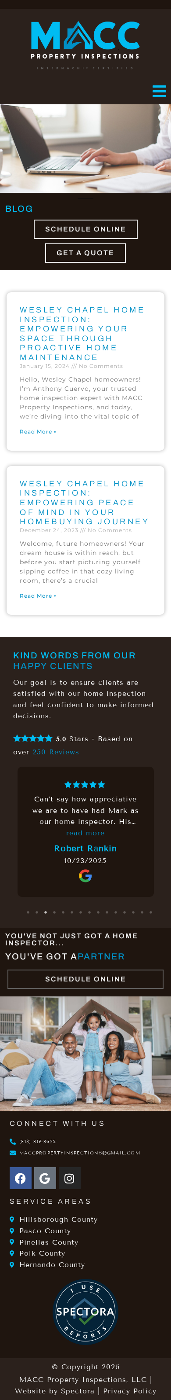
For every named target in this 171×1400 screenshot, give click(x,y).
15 (151, 912)
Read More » (38, 431)
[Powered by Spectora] (85, 1342)
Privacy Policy (130, 1391)
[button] (85, 92)
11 (116, 912)
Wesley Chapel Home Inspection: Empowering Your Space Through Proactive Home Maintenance (82, 333)
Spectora (78, 1391)
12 (125, 912)
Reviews (55, 752)
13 (133, 912)
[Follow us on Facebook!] (21, 1178)
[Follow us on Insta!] (70, 1178)
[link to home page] (85, 45)
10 (107, 912)
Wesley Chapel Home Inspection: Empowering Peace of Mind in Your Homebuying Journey (85, 502)
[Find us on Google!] (45, 1178)
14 (142, 912)
